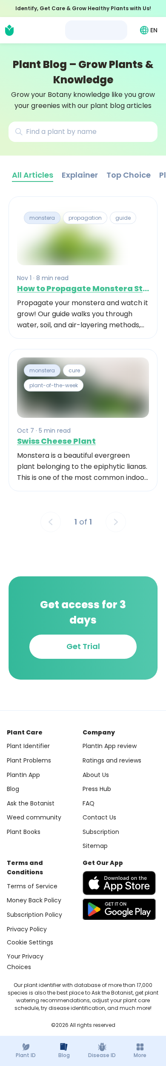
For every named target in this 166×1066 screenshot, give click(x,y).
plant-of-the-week (53, 385)
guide (123, 217)
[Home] (9, 30)
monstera (42, 217)
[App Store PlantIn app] (119, 883)
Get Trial (83, 646)
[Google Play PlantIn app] (119, 909)
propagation (85, 217)
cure (74, 370)
